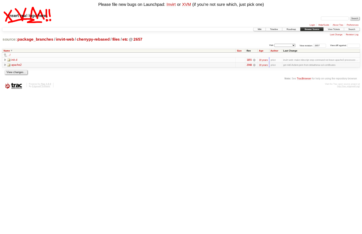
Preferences (352, 25)
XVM (186, 4)
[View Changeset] (254, 59)
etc (125, 39)
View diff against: (338, 45)
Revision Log (352, 34)
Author (274, 50)
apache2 (16, 64)
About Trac (338, 25)
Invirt (171, 4)
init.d (14, 59)
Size (239, 50)
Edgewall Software (41, 86)
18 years (263, 60)
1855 (249, 59)
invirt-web (65, 39)
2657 (137, 39)
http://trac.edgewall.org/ (348, 86)
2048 (249, 64)
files (116, 39)
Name (7, 50)
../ (9, 55)
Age (261, 50)
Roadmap (291, 29)
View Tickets (334, 29)
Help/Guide (323, 25)
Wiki (259, 29)
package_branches (35, 39)
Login (312, 25)
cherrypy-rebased (93, 39)
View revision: (306, 45)
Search (351, 29)
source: (10, 39)
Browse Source (312, 29)
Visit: (271, 45)
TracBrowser (304, 78)
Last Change (336, 34)
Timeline (274, 29)
